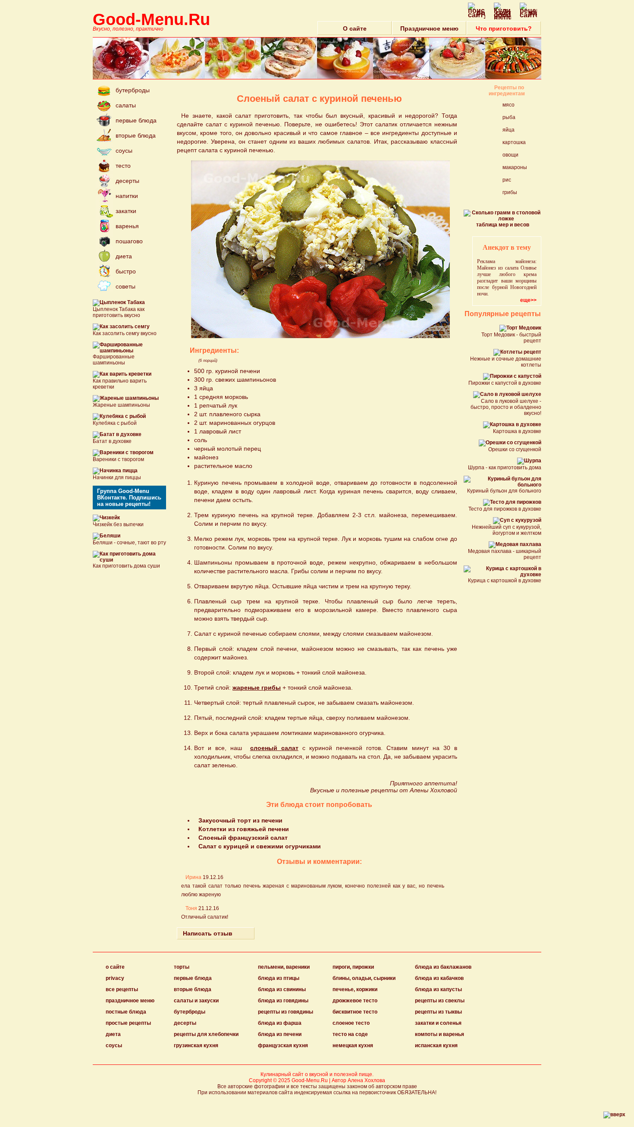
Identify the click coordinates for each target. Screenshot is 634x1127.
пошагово (129, 241)
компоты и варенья (439, 1034)
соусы (124, 150)
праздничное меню (130, 1001)
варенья (127, 226)
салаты (126, 105)
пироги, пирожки (353, 967)
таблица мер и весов (502, 225)
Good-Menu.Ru (151, 19)
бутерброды (133, 90)
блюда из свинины (282, 989)
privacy (115, 978)
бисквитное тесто (355, 1012)
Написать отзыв (207, 933)
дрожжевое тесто (355, 1001)
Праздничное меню (429, 28)
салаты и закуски (196, 1001)
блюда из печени (279, 1034)
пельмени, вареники (284, 967)
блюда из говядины (283, 1001)
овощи (510, 155)
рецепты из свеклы (440, 1001)
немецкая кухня (353, 1045)
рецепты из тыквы (438, 1012)
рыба (508, 117)
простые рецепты (128, 1023)
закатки (126, 210)
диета (124, 256)
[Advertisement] (375, 405)
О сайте (355, 28)
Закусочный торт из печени (240, 820)
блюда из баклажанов (443, 967)
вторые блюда (136, 135)
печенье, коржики (355, 989)
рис (506, 180)
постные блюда (126, 1012)
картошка (514, 142)
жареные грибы (256, 687)
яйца (508, 130)
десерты (127, 180)
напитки (127, 195)
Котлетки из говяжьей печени (243, 829)
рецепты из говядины (285, 1012)
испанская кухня (436, 1045)
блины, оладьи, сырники (364, 978)
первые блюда (136, 120)
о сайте (115, 967)
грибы (509, 192)
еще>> (528, 300)
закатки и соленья (438, 1023)
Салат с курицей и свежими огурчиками (259, 846)
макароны (514, 167)
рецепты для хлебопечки (206, 1034)
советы (125, 286)
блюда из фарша (279, 1023)
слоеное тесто (351, 1023)
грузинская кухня (196, 1045)
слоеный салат (274, 747)
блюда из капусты (438, 989)
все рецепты (122, 989)
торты (181, 967)
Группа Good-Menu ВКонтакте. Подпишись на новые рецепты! (129, 497)
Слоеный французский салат (243, 837)
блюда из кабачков (439, 978)
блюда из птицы (278, 978)
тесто (123, 165)
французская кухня (283, 1045)
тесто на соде (350, 1034)
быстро (126, 271)
